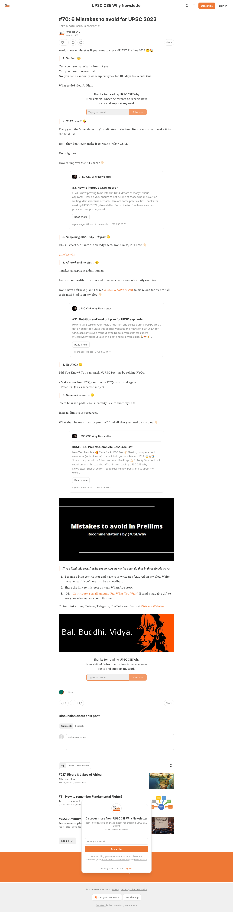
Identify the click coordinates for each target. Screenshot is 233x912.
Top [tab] (62, 765)
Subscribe (207, 5)
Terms (124, 889)
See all (65, 840)
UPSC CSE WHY (73, 32)
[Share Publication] (194, 6)
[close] (146, 804)
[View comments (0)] (73, 42)
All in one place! (67, 779)
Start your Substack (108, 897)
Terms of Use (132, 856)
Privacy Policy (140, 859)
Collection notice (138, 889)
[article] (116, 781)
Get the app (132, 897)
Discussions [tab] (83, 765)
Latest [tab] (71, 765)
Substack (101, 905)
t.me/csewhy (67, 254)
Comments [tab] (66, 726)
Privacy (115, 889)
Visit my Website (152, 606)
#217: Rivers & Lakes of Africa (80, 774)
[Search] (187, 6)
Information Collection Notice (115, 859)
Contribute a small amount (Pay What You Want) (105, 593)
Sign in (223, 5)
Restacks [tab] (79, 726)
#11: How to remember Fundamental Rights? (91, 796)
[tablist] (72, 726)
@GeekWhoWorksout (118, 290)
